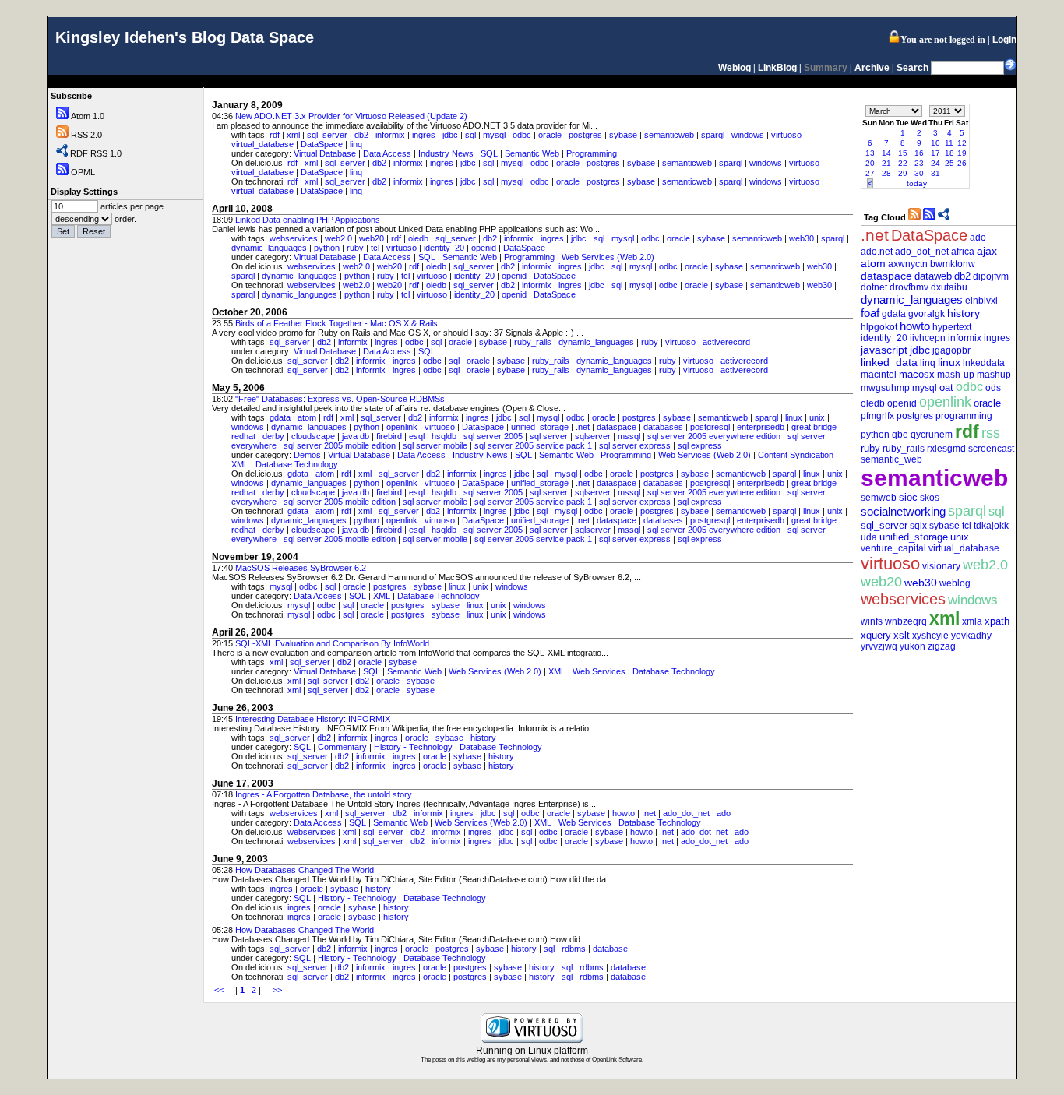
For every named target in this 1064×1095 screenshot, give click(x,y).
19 (962, 153)
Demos (307, 454)
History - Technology (413, 747)
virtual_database (262, 144)
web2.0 (338, 238)
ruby (355, 247)
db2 (361, 134)
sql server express (635, 445)
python (327, 247)
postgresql (710, 426)
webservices (294, 238)
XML (239, 464)
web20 (371, 238)
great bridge (814, 426)
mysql (494, 134)
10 (935, 143)
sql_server (327, 134)
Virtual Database (325, 153)
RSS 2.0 (86, 134)
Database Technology (296, 464)
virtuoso (786, 134)
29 (902, 173)
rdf (275, 134)
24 (935, 163)
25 (949, 163)
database (610, 948)
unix (817, 417)
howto (623, 813)
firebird (389, 436)
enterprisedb (760, 426)
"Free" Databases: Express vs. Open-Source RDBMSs (340, 398)
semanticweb (669, 134)
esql (417, 436)
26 (962, 163)
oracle (550, 134)
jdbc (450, 134)
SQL (489, 153)
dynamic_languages (269, 247)
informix (390, 134)
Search (912, 67)
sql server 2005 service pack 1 (533, 445)
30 (919, 173)
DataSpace (322, 144)
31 (935, 173)
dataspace (616, 426)
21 (886, 163)
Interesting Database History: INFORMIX (312, 719)
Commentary (342, 747)
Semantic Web (532, 153)
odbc (522, 134)
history (483, 737)
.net (583, 426)
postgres (585, 134)
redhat (243, 436)
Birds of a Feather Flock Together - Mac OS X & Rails (336, 323)
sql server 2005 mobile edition (340, 445)
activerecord (726, 342)
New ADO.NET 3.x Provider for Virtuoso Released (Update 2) (351, 116)
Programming (591, 153)
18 (949, 153)
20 (870, 163)
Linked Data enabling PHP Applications (307, 219)
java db (355, 436)
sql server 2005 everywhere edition (713, 436)
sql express (700, 445)
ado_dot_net (686, 813)
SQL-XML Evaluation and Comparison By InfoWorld (332, 643)
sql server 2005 (493, 436)
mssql (629, 436)
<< (219, 990)
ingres (423, 134)
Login (1004, 39)
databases (663, 426)
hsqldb (444, 436)
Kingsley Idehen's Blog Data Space (184, 37)
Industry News (446, 153)
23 (919, 163)
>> (277, 990)
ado (724, 813)
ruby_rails (532, 342)
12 (962, 143)
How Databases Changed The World (304, 870)
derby (273, 436)
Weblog (734, 67)
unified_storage (540, 426)
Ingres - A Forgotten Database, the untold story (323, 794)
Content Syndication (795, 454)
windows (747, 134)
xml (293, 134)
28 (886, 173)
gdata (280, 417)
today (917, 183)
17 (935, 153)
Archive (872, 67)
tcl (375, 247)
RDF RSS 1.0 (96, 153)
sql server (549, 436)
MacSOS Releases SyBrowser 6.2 (300, 567)
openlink (401, 426)
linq (356, 144)
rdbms (574, 948)
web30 (801, 238)
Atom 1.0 (87, 116)
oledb (418, 238)
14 (886, 153)
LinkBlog (777, 67)
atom (307, 417)
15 (902, 153)
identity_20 (444, 247)
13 (870, 153)
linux (793, 417)
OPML (83, 172)
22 (902, 163)
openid (483, 247)
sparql (712, 134)
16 (919, 153)
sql (470, 134)
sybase (623, 134)
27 (870, 173)
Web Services (599, 671)
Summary (825, 67)
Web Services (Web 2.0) (608, 257)
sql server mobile (435, 445)
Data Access (387, 153)
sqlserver (593, 436)
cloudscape (313, 436)
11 (949, 143)
